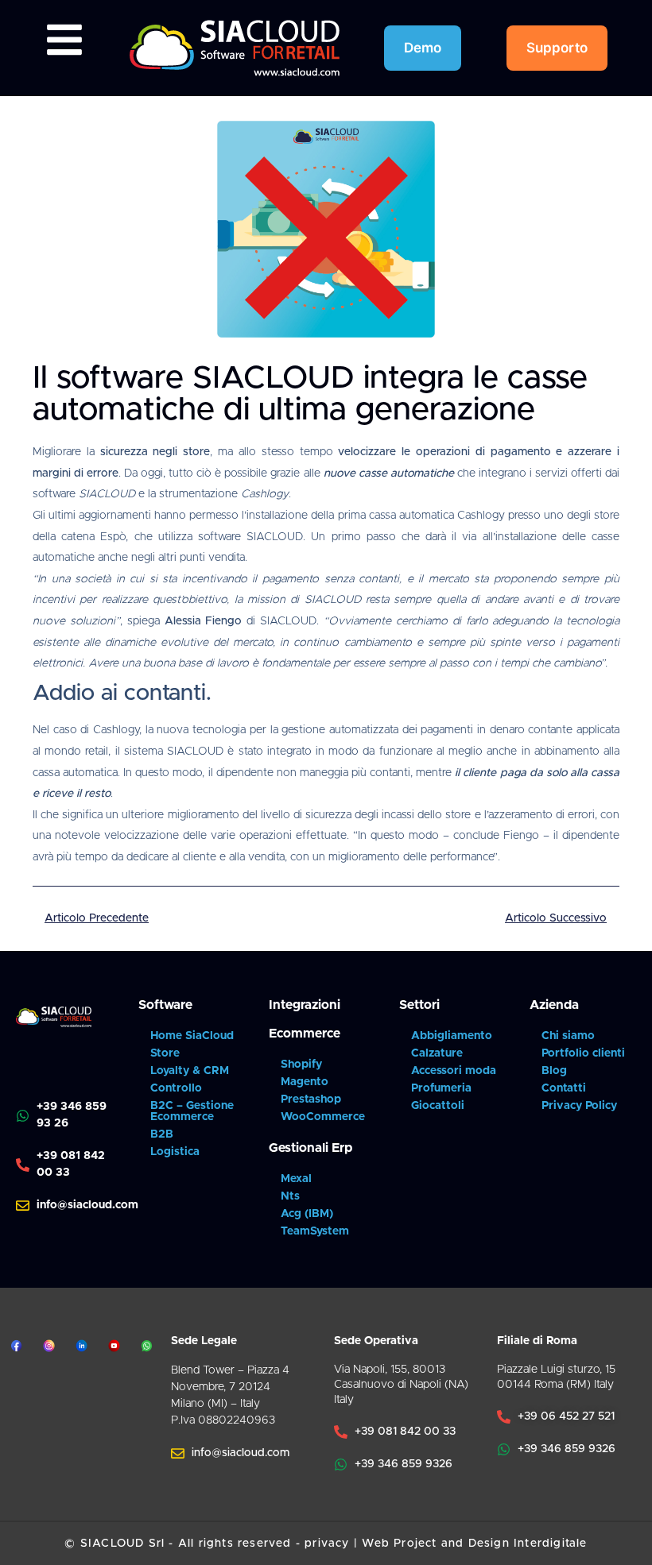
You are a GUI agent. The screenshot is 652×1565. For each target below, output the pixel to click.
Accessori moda (453, 1070)
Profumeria (441, 1088)
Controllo (176, 1088)
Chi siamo (568, 1035)
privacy (327, 1543)
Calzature (437, 1053)
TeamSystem (315, 1231)
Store (165, 1053)
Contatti (563, 1088)
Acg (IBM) (307, 1213)
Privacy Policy (579, 1105)
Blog (554, 1070)
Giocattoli (437, 1105)
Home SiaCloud (192, 1035)
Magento (304, 1082)
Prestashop (311, 1099)
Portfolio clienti (583, 1053)
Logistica (175, 1151)
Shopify (301, 1064)
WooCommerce (323, 1117)
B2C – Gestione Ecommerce (192, 1111)
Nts (290, 1196)
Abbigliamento (451, 1035)
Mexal (296, 1178)
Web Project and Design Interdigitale (474, 1543)
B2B (161, 1134)
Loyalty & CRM (189, 1070)
